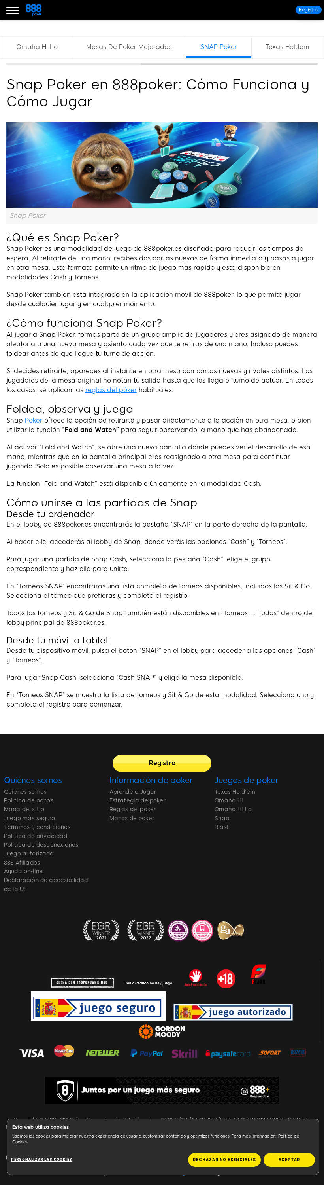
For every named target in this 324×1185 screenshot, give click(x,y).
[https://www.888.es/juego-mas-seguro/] (162, 1090)
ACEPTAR (289, 1160)
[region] (162, 50)
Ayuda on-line (23, 871)
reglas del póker (111, 390)
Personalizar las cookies (41, 1160)
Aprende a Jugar (132, 792)
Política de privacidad (36, 836)
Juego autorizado (29, 853)
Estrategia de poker (137, 800)
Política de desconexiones (41, 845)
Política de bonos (28, 800)
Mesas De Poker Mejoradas (129, 47)
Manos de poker (131, 818)
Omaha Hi (229, 800)
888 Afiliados (22, 862)
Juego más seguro (29, 818)
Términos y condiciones (37, 827)
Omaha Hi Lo (37, 47)
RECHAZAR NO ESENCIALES (224, 1160)
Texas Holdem (287, 47)
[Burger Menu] (12, 10)
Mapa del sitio (24, 809)
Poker (33, 420)
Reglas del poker (132, 809)
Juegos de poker (247, 780)
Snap (222, 818)
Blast (222, 827)
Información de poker (151, 780)
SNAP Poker (218, 47)
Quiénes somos (33, 780)
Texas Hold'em (235, 792)
